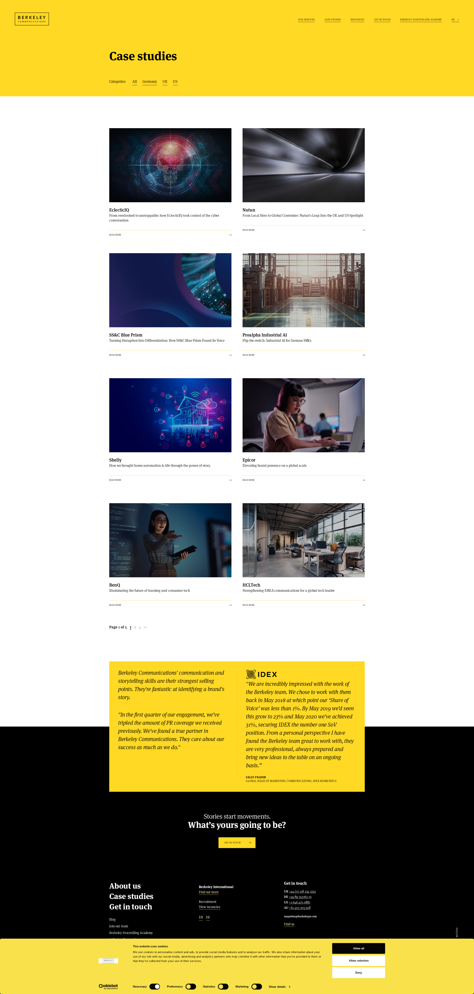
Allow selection (359, 960)
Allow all (358, 948)
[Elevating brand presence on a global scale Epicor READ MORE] (304, 415)
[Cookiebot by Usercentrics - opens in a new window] (108, 987)
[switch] (191, 987)
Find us (289, 924)
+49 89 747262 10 (300, 897)
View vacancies (209, 907)
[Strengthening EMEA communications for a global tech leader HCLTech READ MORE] (304, 540)
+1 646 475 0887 (299, 902)
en (201, 917)
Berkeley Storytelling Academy (421, 19)
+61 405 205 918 (300, 908)
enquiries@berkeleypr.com (300, 916)
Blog (112, 919)
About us (125, 886)
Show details (277, 986)
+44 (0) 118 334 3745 (302, 891)
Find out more (209, 892)
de (208, 917)
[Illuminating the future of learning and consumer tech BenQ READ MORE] (170, 540)
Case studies (333, 19)
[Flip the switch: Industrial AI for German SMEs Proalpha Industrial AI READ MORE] (304, 290)
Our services (306, 19)
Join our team (118, 926)
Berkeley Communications (32, 19)
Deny (358, 972)
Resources (357, 19)
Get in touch (382, 19)
